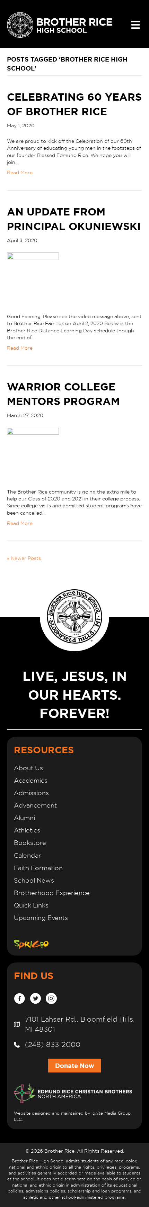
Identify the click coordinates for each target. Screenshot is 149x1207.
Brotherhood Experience (52, 893)
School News (34, 880)
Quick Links (31, 905)
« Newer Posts (24, 558)
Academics (30, 780)
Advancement (35, 805)
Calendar (27, 855)
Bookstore (30, 842)
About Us (28, 768)
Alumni (24, 817)
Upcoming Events (41, 917)
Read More (20, 172)
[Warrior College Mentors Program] (33, 453)
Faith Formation (38, 868)
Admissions (31, 793)
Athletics (27, 830)
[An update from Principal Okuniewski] (33, 277)
